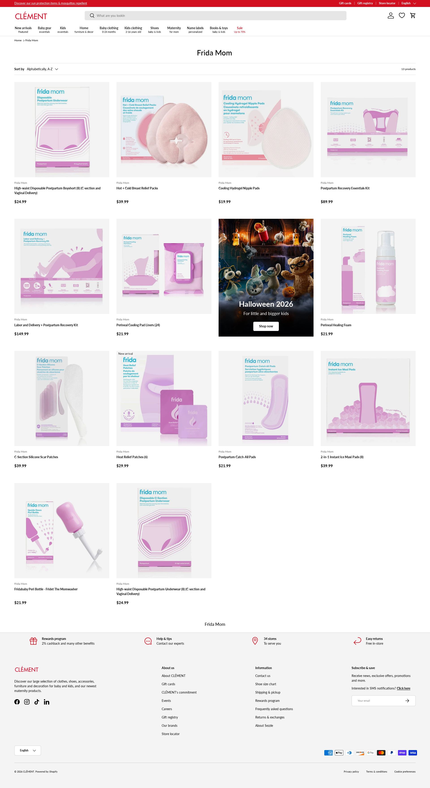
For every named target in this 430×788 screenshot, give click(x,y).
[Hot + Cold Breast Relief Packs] (163, 129)
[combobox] (215, 15)
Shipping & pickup (267, 692)
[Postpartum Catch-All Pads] (266, 398)
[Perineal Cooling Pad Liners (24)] (163, 266)
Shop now (266, 326)
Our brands (169, 725)
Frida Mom (31, 40)
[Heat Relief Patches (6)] (163, 398)
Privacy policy (351, 771)
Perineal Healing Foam (336, 325)
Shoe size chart (265, 684)
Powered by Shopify (46, 771)
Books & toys (219, 29)
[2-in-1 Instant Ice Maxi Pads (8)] (368, 398)
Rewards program (267, 701)
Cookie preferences (405, 771)
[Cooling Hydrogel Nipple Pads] (266, 129)
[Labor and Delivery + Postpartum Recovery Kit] (61, 266)
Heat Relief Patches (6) (132, 457)
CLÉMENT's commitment (179, 692)
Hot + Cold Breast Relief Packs (137, 188)
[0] (402, 15)
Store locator (387, 3)
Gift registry (365, 3)
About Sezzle (264, 725)
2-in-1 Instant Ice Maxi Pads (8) (342, 457)
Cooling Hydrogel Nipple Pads (239, 188)
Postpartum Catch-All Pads (237, 457)
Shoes (154, 29)
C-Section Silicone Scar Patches (36, 457)
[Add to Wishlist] (104, 87)
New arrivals (23, 29)
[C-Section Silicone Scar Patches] (61, 398)
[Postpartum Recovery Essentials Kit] (368, 129)
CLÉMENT (28, 771)
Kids (63, 29)
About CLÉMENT (173, 676)
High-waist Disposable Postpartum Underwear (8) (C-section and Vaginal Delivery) (160, 591)
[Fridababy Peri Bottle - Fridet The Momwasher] (61, 530)
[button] (413, 15)
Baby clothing (109, 29)
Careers (167, 709)
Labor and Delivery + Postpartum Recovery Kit (46, 325)
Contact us (262, 676)
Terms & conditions (376, 771)
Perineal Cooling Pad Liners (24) (138, 325)
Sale (239, 29)
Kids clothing (133, 29)
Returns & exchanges (269, 717)
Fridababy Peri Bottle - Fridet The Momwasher (45, 589)
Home (84, 29)
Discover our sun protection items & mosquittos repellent (50, 3)
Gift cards (345, 3)
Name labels (195, 29)
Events (166, 701)
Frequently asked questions (274, 709)
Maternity (174, 29)
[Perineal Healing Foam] (368, 266)
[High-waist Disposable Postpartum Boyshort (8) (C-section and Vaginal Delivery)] (61, 129)
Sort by (19, 69)
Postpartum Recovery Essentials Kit (345, 188)
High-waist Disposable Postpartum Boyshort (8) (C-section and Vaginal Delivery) (57, 190)
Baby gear (44, 29)
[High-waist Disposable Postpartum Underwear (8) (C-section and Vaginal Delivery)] (163, 530)
